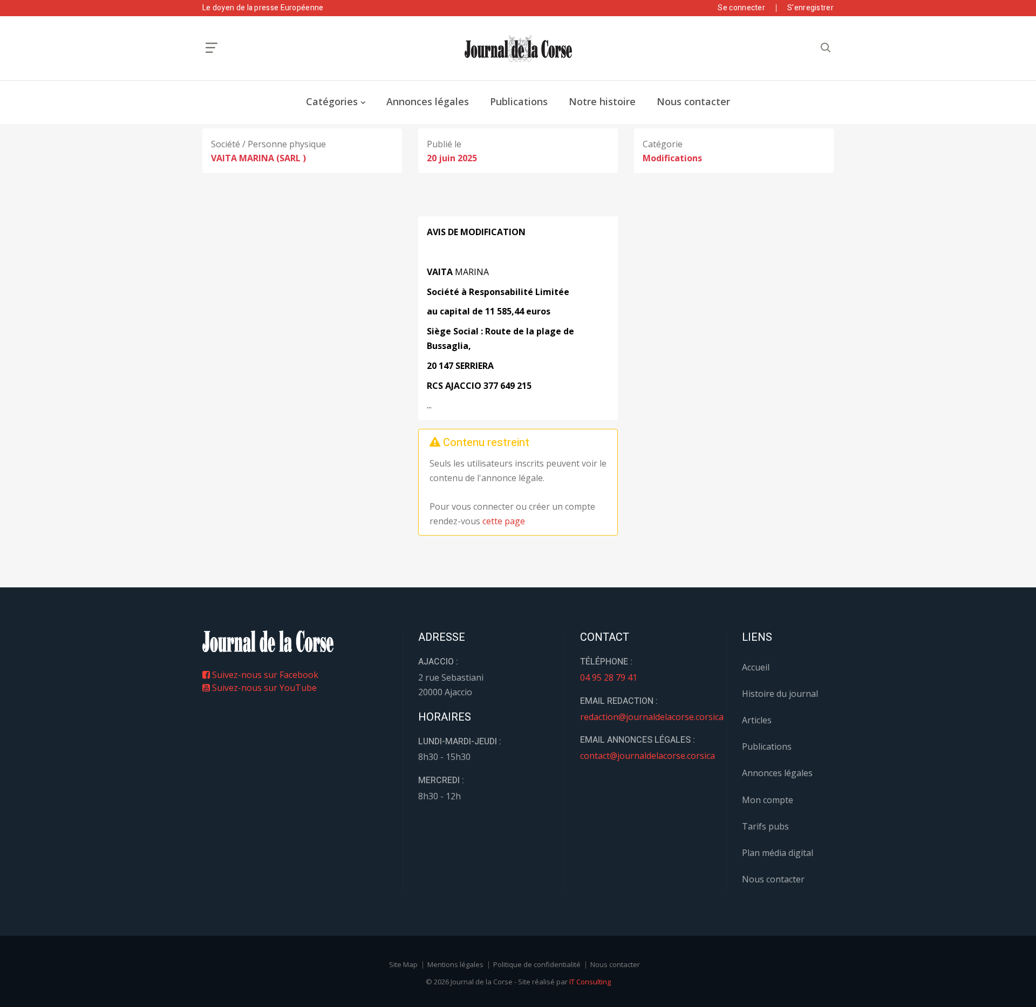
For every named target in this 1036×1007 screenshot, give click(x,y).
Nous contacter (693, 101)
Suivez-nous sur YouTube (263, 688)
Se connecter (741, 7)
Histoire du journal (780, 694)
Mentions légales (455, 964)
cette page (503, 521)
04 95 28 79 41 (608, 677)
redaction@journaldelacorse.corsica (652, 717)
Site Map (403, 964)
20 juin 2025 (452, 158)
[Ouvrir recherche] (211, 47)
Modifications (672, 158)
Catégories (332, 101)
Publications (519, 101)
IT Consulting (590, 982)
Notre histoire (602, 101)
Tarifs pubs (765, 826)
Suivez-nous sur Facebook (264, 675)
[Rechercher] (825, 47)
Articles (757, 720)
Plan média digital (777, 853)
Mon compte (767, 800)
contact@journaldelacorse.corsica (647, 756)
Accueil (755, 667)
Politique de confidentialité (537, 964)
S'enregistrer (810, 7)
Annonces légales (427, 101)
